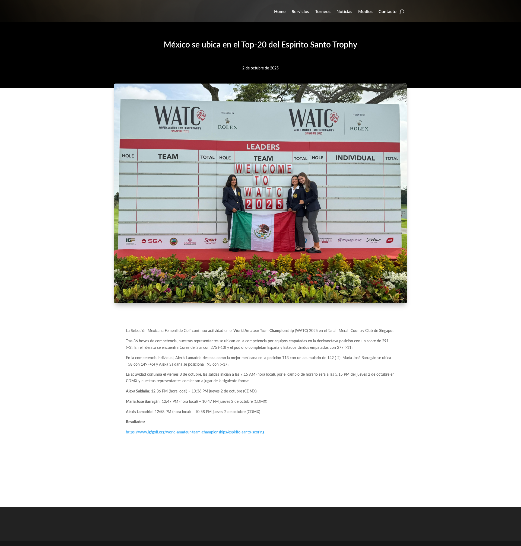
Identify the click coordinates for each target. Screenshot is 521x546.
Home (280, 11)
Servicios (300, 11)
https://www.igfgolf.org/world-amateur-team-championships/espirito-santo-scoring (195, 432)
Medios (365, 11)
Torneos (323, 11)
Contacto (387, 11)
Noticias (344, 11)
